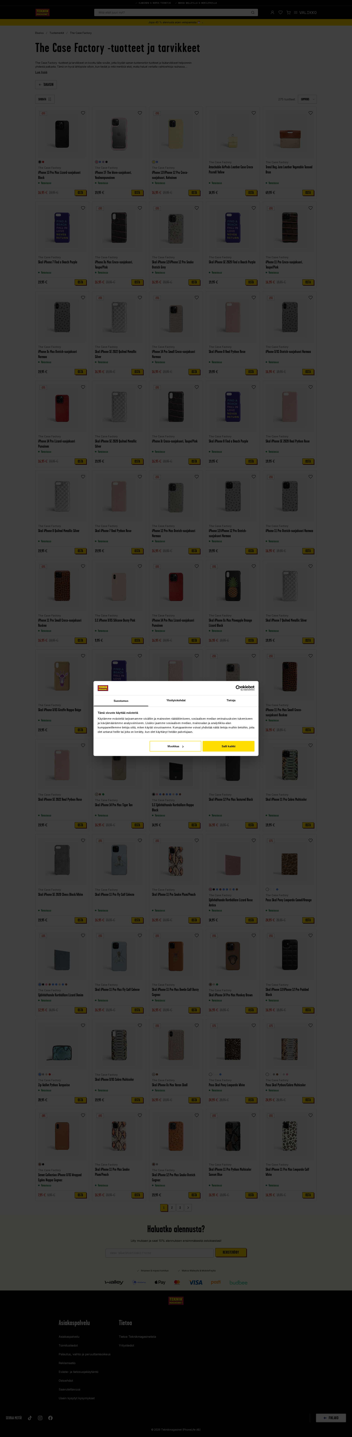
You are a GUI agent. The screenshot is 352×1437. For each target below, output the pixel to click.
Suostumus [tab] (121, 700)
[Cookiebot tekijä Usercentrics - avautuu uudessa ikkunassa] (238, 688)
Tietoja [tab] (231, 700)
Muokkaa (173, 746)
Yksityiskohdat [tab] (176, 700)
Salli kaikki (228, 746)
